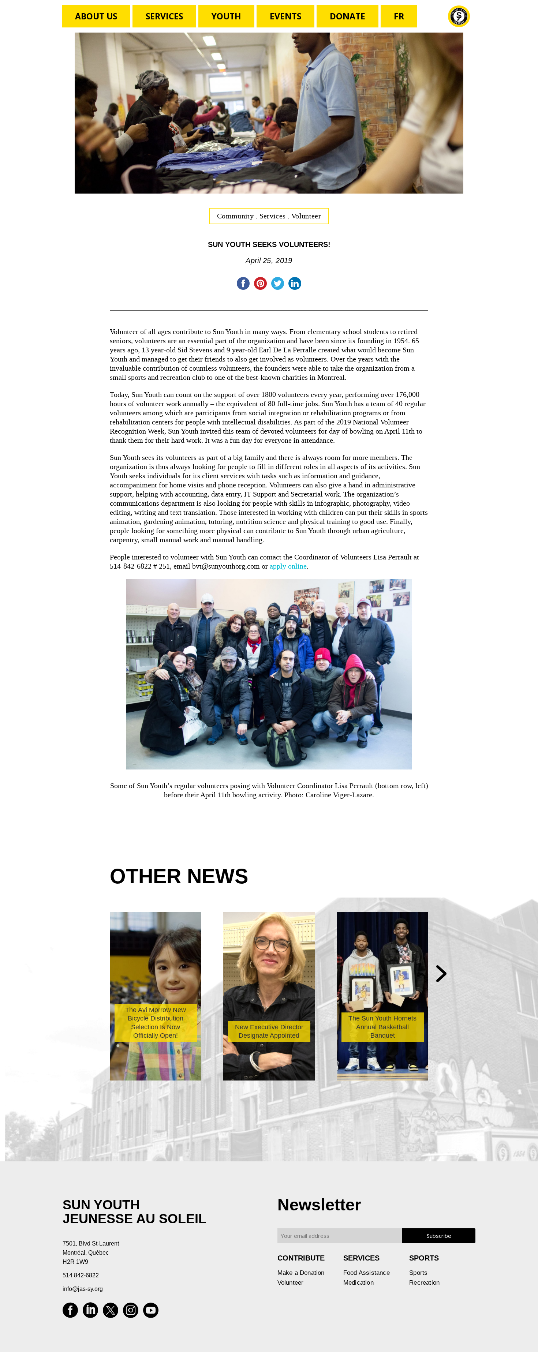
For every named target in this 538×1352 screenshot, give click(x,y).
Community (236, 216)
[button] (441, 974)
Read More (139, 1066)
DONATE (347, 16)
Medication (358, 1282)
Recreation (424, 1282)
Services (164, 16)
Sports (418, 1272)
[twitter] (110, 1313)
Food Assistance (366, 1272)
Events (285, 16)
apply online (288, 566)
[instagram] (130, 1313)
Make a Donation (301, 1272)
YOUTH (226, 16)
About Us (96, 16)
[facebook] (70, 1313)
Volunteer (306, 216)
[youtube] (150, 1313)
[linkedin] (90, 1313)
